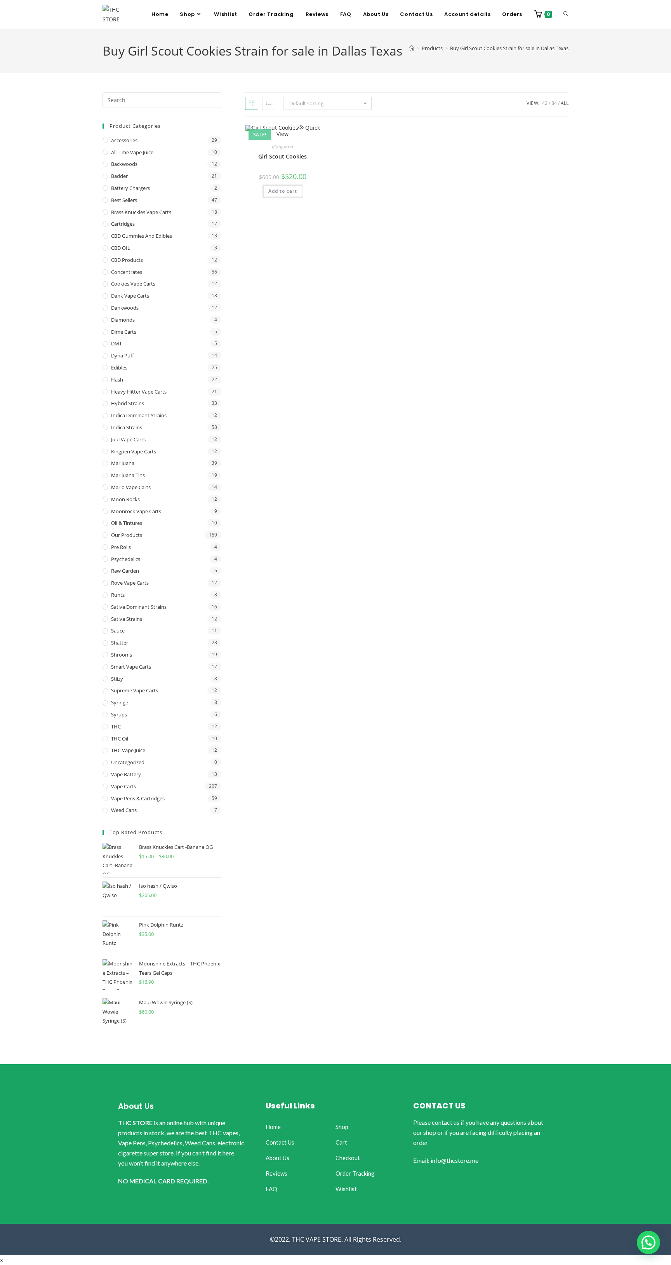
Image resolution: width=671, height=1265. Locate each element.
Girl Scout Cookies (282, 156)
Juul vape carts (128, 439)
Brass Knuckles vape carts (141, 212)
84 (554, 103)
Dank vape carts (130, 295)
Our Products (126, 534)
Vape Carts (123, 786)
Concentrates (126, 271)
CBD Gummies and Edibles (141, 235)
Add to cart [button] (282, 191)
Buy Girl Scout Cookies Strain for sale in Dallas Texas (509, 48)
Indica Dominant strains (139, 415)
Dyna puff (122, 355)
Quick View (298, 131)
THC (116, 726)
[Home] (411, 48)
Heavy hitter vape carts (139, 391)
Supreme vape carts (134, 690)
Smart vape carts (131, 666)
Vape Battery (126, 774)
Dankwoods (125, 307)
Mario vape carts (131, 487)
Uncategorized (127, 762)
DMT (116, 343)
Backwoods (124, 163)
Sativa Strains (126, 618)
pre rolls (121, 547)
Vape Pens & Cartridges (138, 798)
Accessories (124, 140)
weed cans (124, 810)
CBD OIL (120, 247)
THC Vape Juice (128, 750)
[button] (648, 1242)
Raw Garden (125, 570)
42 (545, 103)
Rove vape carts (130, 582)
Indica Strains (126, 427)
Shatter (119, 642)
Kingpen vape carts (133, 451)
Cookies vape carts (133, 283)
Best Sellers (124, 200)
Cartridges (123, 223)
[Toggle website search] (566, 14)
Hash (117, 379)
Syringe (119, 702)
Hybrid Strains (127, 403)
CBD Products (127, 259)
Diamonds (123, 319)
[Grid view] (251, 103)
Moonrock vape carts (136, 511)
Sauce (118, 630)
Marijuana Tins (128, 475)
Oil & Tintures (126, 522)
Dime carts (123, 331)
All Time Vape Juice (132, 152)
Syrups (119, 714)
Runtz (118, 594)
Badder (119, 175)
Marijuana (282, 146)
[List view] (268, 103)
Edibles (119, 367)
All (564, 103)
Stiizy (117, 678)
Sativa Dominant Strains (139, 606)
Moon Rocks (125, 499)
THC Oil (119, 738)
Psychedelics (125, 559)
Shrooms (121, 654)
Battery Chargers (130, 188)
